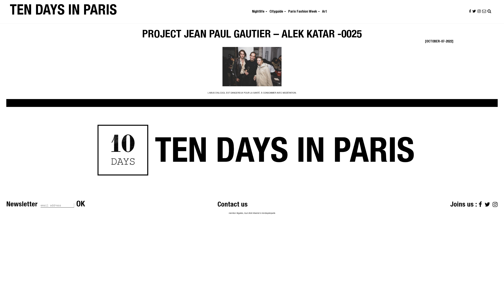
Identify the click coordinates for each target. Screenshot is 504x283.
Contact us (233, 205)
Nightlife (258, 12)
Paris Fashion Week (303, 12)
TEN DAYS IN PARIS (63, 12)
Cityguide (277, 12)
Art (324, 12)
